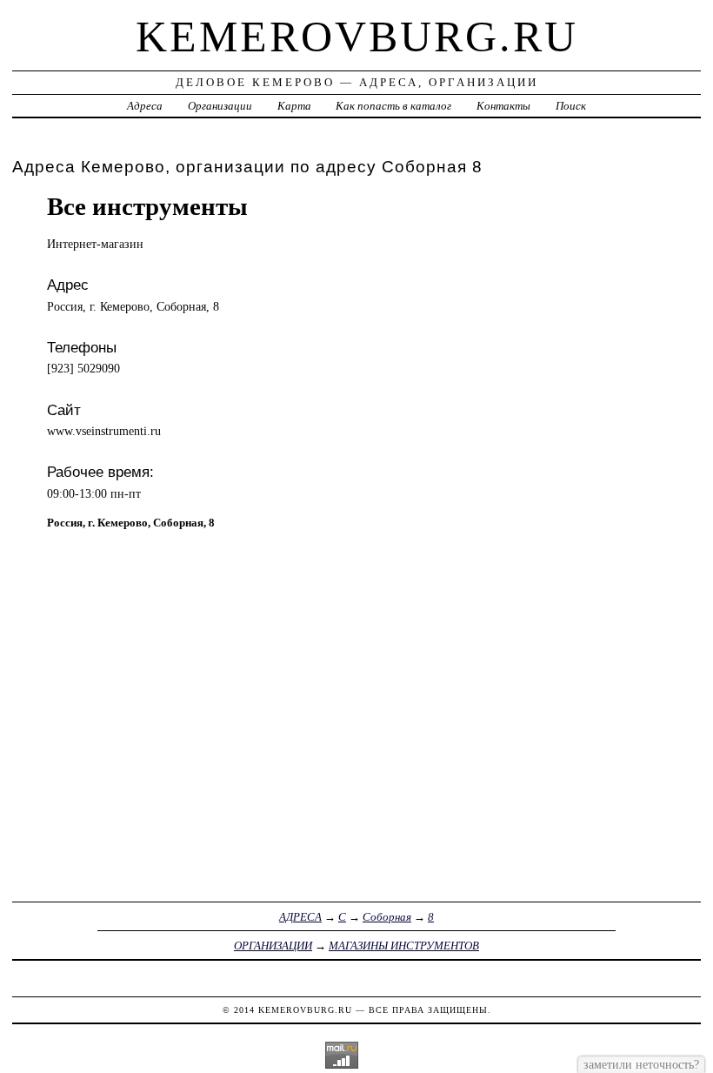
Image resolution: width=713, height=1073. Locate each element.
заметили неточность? (641, 1064)
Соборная (387, 916)
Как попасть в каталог (393, 105)
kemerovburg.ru (357, 36)
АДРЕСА (300, 916)
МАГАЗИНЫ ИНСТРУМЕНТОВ (404, 945)
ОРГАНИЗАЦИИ (273, 945)
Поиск (571, 105)
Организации (220, 105)
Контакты (503, 105)
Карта (294, 105)
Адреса (145, 105)
